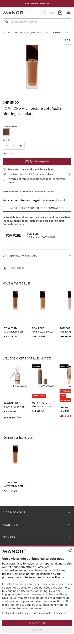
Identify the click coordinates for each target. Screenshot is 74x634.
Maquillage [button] (32, 32)
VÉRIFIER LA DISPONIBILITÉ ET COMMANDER (37, 208)
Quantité (7, 140)
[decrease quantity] (6, 145)
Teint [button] (46, 32)
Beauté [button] (18, 32)
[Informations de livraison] (69, 174)
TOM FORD (33, 233)
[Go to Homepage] (14, 12)
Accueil (7, 32)
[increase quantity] (20, 145)
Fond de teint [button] (60, 32)
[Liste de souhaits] (67, 41)
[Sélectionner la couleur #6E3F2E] (6, 132)
